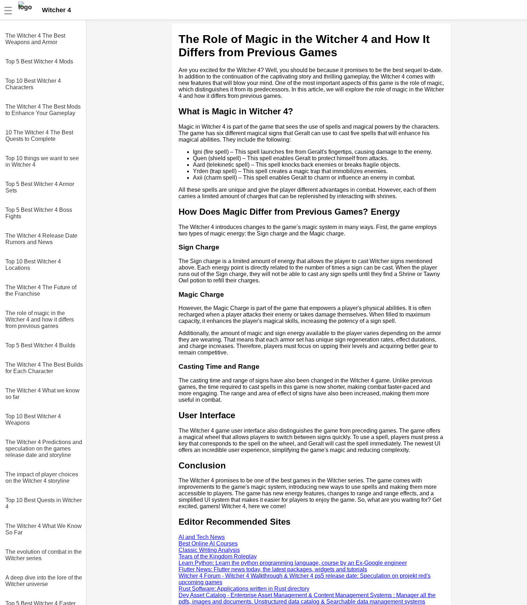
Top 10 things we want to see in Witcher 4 (42, 161)
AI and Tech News (202, 537)
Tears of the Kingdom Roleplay (218, 556)
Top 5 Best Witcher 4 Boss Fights (38, 213)
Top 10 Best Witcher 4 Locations (33, 264)
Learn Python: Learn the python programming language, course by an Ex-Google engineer (293, 563)
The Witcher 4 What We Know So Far (43, 529)
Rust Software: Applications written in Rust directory (244, 589)
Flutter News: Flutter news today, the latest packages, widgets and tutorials (273, 569)
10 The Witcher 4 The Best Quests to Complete (39, 135)
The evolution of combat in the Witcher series (43, 555)
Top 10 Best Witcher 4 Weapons (33, 419)
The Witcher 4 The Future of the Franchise (40, 290)
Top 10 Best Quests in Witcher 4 (43, 503)
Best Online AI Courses (208, 543)
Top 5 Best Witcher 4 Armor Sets (39, 187)
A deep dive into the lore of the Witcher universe (43, 581)
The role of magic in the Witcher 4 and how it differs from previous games (39, 319)
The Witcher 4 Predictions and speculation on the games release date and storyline (43, 448)
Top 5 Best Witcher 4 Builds (40, 345)
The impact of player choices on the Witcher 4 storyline (41, 477)
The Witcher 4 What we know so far (42, 393)
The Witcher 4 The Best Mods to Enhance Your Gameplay (43, 110)
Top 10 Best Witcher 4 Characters (33, 84)
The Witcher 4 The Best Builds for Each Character (44, 368)
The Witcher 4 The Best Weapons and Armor (35, 39)
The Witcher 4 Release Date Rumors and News (41, 239)
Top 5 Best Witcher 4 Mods (39, 61)
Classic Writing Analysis (209, 550)
